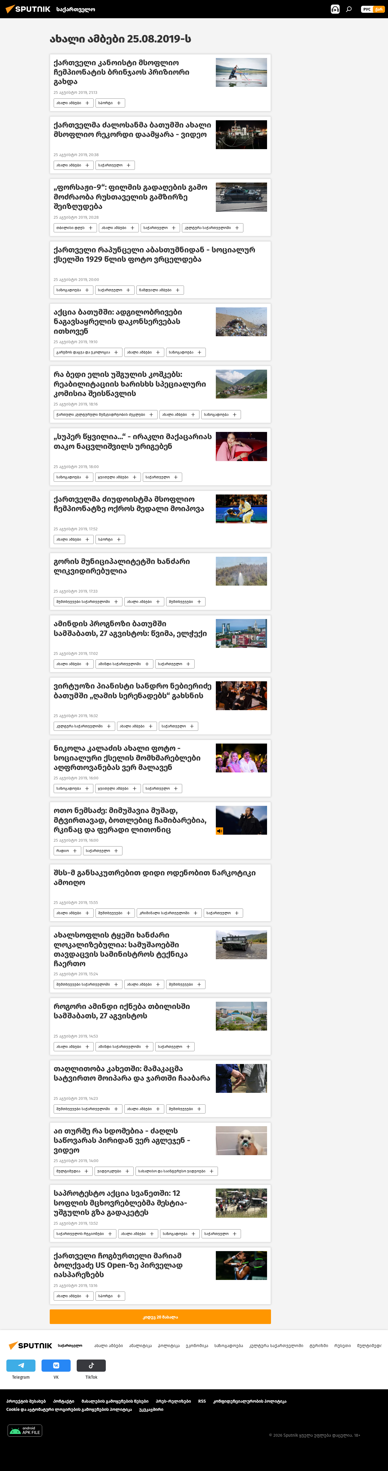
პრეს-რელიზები (173, 1401)
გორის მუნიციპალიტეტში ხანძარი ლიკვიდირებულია (122, 566)
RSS (202, 1401)
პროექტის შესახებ (26, 1401)
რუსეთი (342, 1345)
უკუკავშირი (151, 1409)
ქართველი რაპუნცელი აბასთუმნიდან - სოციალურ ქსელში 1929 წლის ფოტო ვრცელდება (154, 254)
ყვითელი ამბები (113, 477)
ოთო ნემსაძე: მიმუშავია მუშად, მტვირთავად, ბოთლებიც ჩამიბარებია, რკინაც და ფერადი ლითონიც (130, 820)
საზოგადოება (68, 290)
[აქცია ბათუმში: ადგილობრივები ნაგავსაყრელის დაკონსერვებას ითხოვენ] (241, 321)
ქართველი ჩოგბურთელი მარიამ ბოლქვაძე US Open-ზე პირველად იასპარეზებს (118, 1265)
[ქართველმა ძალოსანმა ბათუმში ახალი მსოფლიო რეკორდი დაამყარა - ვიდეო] (241, 134)
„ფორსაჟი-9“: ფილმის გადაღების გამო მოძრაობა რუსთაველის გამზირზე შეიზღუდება (130, 197)
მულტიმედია (68, 1171)
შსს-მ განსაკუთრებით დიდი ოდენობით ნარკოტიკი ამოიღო (155, 877)
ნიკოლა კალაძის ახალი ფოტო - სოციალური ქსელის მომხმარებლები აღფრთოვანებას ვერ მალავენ (127, 758)
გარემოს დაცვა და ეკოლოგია (83, 352)
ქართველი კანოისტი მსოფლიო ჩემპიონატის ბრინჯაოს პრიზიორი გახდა (121, 72)
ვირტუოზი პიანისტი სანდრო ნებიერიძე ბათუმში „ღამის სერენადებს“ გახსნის (133, 690)
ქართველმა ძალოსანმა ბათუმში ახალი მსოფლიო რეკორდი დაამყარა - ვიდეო (132, 129)
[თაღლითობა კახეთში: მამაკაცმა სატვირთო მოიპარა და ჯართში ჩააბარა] (241, 1078)
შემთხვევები (181, 602)
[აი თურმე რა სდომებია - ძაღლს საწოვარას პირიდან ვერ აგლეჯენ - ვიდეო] (241, 1140)
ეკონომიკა (197, 1345)
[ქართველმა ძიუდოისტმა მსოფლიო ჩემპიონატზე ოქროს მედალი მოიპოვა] (241, 508)
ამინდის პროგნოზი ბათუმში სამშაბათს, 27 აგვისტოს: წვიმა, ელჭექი (130, 628)
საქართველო (110, 165)
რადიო (62, 851)
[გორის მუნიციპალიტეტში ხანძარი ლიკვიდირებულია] (241, 571)
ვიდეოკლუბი (109, 1171)
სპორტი (105, 103)
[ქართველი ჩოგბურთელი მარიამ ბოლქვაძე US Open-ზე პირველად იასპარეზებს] (241, 1265)
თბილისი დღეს (70, 228)
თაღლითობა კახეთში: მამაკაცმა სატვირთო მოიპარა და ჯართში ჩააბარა (132, 1073)
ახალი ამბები (68, 103)
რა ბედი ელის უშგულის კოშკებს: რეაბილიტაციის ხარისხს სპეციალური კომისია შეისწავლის (130, 384)
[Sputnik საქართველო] (29, 14)
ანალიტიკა (140, 1345)
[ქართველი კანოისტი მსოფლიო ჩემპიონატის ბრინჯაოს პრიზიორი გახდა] (241, 72)
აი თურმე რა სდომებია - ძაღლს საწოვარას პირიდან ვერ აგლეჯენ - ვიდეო (122, 1140)
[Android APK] (24, 1431)
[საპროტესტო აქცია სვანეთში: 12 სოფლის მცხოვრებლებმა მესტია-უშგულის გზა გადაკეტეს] (241, 1203)
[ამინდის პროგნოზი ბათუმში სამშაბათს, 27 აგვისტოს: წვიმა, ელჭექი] (241, 633)
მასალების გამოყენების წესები (115, 1401)
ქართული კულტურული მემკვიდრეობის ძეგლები (100, 414)
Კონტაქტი (63, 1401)
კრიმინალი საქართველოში (164, 913)
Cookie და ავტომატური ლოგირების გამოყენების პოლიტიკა (69, 1409)
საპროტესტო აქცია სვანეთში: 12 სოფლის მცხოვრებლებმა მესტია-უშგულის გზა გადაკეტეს (120, 1203)
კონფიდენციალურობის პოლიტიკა (249, 1401)
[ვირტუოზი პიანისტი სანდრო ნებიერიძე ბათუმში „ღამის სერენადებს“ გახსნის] (241, 695)
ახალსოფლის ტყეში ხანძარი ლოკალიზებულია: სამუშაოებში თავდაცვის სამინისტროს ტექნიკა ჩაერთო (121, 949)
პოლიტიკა (169, 1345)
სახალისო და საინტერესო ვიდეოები (172, 1171)
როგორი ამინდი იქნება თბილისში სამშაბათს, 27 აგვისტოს (122, 1011)
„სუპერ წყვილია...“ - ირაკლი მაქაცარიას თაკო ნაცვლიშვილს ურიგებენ (133, 441)
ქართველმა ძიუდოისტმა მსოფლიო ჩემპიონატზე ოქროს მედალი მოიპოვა (129, 503)
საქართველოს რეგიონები (80, 1234)
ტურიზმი (318, 1345)
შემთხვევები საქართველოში (83, 602)
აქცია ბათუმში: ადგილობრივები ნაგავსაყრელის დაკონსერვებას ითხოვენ (118, 321)
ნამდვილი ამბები (155, 290)
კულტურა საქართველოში (208, 228)
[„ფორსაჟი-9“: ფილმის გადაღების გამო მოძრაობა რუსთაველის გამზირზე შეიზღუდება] (241, 197)
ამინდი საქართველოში (119, 664)
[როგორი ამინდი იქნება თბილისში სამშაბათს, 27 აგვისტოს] (241, 1016)
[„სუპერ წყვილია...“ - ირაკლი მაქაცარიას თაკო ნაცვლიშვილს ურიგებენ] (241, 446)
